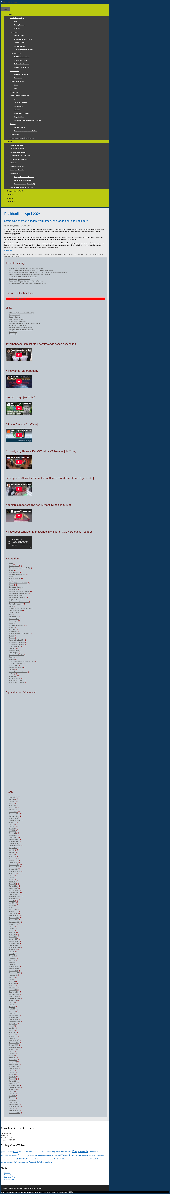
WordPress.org (9, 1179)
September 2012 (14, 1106)
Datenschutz (11, 201)
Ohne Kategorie (14, 646)
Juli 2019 (12, 977)
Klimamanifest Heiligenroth (17, 325)
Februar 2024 (13, 860)
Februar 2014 (13, 1100)
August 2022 (13, 899)
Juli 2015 (12, 1070)
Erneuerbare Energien (11, 1155)
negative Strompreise (43, 1159)
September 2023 (14, 871)
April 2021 (12, 933)
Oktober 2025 (13, 818)
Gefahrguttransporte (17, 166)
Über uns (10, 194)
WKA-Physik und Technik (21, 57)
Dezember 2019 (14, 966)
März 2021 (12, 935)
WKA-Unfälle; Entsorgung (22, 67)
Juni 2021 (12, 928)
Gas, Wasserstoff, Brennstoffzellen (25, 131)
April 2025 (12, 831)
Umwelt (9, 141)
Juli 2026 (12, 799)
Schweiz (92, 1159)
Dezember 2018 (14, 992)
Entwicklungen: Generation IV (23, 39)
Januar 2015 (13, 1083)
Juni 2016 (12, 1053)
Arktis (11, 564)
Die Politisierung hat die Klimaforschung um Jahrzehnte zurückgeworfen (31, 270)
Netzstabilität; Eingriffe (21, 113)
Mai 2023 (12, 880)
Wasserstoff (33, 1162)
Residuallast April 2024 (84, 254)
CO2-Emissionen (27, 1152)
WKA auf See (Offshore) (21, 64)
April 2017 (12, 1032)
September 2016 (14, 1047)
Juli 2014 (12, 1092)
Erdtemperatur (94, 1152)
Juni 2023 (12, 877)
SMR (96, 1159)
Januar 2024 (13, 863)
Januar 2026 (13, 812)
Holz (15, 88)
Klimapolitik (12, 1159)
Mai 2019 (12, 981)
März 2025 (12, 833)
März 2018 (12, 1011)
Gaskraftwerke (40, 1155)
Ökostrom (17, 110)
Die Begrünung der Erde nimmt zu (19, 279)
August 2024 (13, 848)
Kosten (37, 1159)
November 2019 (14, 969)
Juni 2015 (12, 1072)
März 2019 (12, 986)
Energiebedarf (15, 134)
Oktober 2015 (13, 1068)
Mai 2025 (12, 829)
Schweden (87, 1159)
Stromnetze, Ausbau (20, 103)
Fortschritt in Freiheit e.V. (16, 319)
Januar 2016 (13, 1062)
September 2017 (14, 1022)
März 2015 (12, 1079)
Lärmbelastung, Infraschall (19, 159)
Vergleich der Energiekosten (23, 180)
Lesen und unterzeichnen (16, 298)
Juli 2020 (12, 952)
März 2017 (12, 1034)
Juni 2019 (12, 979)
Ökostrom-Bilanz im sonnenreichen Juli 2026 (23, 277)
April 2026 (12, 805)
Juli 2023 (12, 875)
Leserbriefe (13, 631)
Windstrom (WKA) (15, 53)
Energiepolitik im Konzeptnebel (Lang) (21, 327)
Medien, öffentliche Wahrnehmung (21, 187)
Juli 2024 (12, 850)
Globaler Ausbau (19, 42)
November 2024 (14, 841)
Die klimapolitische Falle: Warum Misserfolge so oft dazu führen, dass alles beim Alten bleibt (38, 272)
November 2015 (14, 1066)
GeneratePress (37, 1188)
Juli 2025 (12, 824)
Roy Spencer (73, 1159)
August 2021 (13, 924)
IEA (59, 1155)
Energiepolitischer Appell (15, 191)
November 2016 (14, 1043)
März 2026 (12, 807)
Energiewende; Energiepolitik (19, 95)
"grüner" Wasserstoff (7, 1152)
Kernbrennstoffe (19, 46)
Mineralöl (17, 28)
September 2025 (14, 820)
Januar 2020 (13, 964)
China (15, 1151)
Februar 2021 (13, 937)
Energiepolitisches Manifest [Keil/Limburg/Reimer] (25, 323)
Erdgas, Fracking (19, 25)
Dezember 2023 (14, 865)
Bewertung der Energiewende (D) (24, 184)
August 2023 (13, 873)
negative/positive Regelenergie (66, 254)
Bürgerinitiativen (19, 117)
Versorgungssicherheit (23, 1162)
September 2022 (14, 896)
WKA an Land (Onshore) (21, 60)
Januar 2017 (13, 1039)
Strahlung (13, 163)
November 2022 (14, 892)
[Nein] (72, 1192)
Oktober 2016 (13, 1045)
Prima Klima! (13, 332)
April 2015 (12, 1077)
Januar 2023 (13, 888)
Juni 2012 (12, 1108)
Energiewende (80, 1151)
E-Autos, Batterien (19, 127)
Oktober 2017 (13, 1019)
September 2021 (14, 922)
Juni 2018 (12, 1005)
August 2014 (13, 1089)
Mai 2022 (12, 905)
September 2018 (14, 998)
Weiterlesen (8, 251)
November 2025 (14, 816)
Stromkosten (101, 1159)
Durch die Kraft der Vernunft (17, 321)
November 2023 (14, 867)
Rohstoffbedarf (14, 650)
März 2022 (12, 909)
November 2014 (14, 1085)
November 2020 (14, 943)
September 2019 (14, 973)
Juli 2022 (12, 901)
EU (19, 1155)
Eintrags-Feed (8, 1175)
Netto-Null (52, 1159)
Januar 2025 (13, 837)
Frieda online (13, 334)
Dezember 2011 (14, 1111)
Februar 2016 (13, 1060)
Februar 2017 (13, 1036)
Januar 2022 (13, 913)
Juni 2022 (12, 903)
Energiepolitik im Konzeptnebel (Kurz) (21, 330)
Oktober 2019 (13, 971)
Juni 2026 (12, 801)
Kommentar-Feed (9, 1177)
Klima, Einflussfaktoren (17, 145)
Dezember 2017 (14, 1015)
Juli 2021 (12, 926)
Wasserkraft (14, 92)
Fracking (24, 1155)
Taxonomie (10, 1162)
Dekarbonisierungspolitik (18, 152)
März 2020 (12, 960)
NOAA (68, 1159)
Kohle (16, 21)
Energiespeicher (66, 1152)
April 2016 (12, 1058)
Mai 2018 (12, 1007)
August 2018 (13, 1000)
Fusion (11, 606)
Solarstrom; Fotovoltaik (21, 74)
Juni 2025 (12, 827)
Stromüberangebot (97, 254)
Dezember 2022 (14, 890)
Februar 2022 (13, 911)
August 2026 (13, 797)
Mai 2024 (12, 854)
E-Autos (44, 1151)
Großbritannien (51, 1155)
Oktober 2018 (13, 996)
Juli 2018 (12, 1002)
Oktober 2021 (13, 920)
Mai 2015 (12, 1075)
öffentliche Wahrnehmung (17, 642)
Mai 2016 (12, 1055)
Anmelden (7, 1173)
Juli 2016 (12, 1051)
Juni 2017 (12, 1028)
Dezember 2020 (14, 941)
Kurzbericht (12, 629)
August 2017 (13, 1024)
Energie (9, 14)
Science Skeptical (14, 317)
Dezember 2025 (14, 814)
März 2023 (12, 884)
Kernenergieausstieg (89, 1155)
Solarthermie (18, 78)
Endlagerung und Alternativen (23, 50)
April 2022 (12, 907)
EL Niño (49, 1152)
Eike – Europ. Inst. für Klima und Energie (21, 313)
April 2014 (12, 1096)
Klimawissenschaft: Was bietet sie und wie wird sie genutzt (27, 283)
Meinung (12, 636)
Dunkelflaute (38, 254)
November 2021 (14, 918)
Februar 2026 (13, 810)
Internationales (15, 173)
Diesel (11, 576)
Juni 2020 (12, 954)
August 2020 (13, 949)
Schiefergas (80, 1159)
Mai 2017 (12, 1030)
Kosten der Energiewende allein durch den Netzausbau (26, 268)
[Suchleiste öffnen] (3, 5)
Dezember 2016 (14, 1041)
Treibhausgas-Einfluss (17, 148)
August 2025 (13, 822)
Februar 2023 (13, 886)
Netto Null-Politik (62, 1159)
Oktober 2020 (13, 945)
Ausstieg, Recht (19, 35)
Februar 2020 (13, 962)
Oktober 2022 (13, 894)
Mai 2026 (12, 803)
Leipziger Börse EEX (49, 254)
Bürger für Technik (14, 315)
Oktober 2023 (13, 869)
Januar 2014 (13, 1102)
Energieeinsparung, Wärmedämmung (22, 138)
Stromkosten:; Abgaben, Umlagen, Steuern (27, 120)
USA (15, 1162)
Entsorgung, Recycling (17, 170)
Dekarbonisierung (38, 1151)
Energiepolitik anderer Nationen (24, 177)
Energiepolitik (55, 1152)
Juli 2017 (12, 1026)
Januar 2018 (13, 1013)
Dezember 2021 (14, 916)
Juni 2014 (12, 1094)
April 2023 (12, 882)
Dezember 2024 (14, 839)
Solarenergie (14, 71)
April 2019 (12, 983)
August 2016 (13, 1049)
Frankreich (31, 1155)
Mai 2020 (12, 956)
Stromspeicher (18, 106)
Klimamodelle (100, 1155)
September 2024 (14, 846)
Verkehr (12, 124)
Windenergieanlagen (45, 1162)
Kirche (11, 623)
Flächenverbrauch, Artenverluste (20, 156)
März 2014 (12, 1098)
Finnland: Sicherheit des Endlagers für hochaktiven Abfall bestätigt (29, 274)
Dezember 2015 (14, 1064)
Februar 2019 (13, 988)
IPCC (62, 1155)
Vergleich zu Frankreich (11, 256)
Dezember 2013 (14, 1104)
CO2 (19, 1151)
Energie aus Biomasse (17, 81)
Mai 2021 (12, 930)
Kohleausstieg (31, 1159)
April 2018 (12, 1009)
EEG (15, 99)
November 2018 (14, 994)
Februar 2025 (13, 835)
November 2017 (14, 1017)
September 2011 (14, 1113)
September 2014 (14, 1087)
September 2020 (14, 947)
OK (70, 1192)
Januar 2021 (13, 939)
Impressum (10, 198)
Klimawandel (21, 1158)
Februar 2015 (13, 1081)
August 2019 (13, 975)
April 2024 (12, 856)
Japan (66, 1155)
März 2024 (12, 858)
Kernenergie (14, 32)
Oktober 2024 (13, 843)
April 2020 (12, 958)
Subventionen (3, 1162)
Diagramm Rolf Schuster (26, 254)
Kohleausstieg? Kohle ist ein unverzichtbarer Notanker (26, 281)
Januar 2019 (13, 990)
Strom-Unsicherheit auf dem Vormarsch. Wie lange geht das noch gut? (46, 220)
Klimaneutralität (5, 1159)
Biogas (16, 85)
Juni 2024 (12, 852)
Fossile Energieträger (17, 18)
